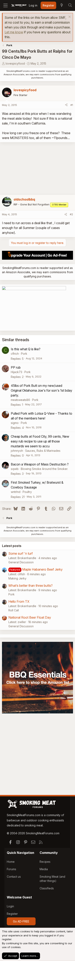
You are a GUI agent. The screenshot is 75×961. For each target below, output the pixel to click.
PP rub (16, 367)
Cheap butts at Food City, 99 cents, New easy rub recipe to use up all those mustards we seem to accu (40, 441)
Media (44, 869)
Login (10, 906)
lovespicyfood (15, 63)
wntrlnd (15, 492)
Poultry (27, 492)
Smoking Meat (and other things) (52, 879)
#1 (71, 105)
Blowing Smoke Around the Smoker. (44, 469)
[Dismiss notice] (69, 17)
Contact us (14, 876)
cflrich (15, 353)
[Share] (66, 105)
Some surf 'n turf (20, 553)
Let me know (14, 32)
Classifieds (47, 888)
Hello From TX (18, 601)
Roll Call (13, 610)
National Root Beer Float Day (29, 617)
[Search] (70, 5)
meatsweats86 (20, 400)
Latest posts (11, 546)
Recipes (45, 861)
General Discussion (21, 562)
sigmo (15, 423)
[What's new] (61, 5)
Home (11, 861)
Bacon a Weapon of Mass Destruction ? (40, 464)
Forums (11, 869)
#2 (71, 214)
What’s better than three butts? (30, 586)
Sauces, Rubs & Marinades (42, 450)
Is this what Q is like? (25, 349)
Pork (24, 353)
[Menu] (5, 5)
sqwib (15, 469)
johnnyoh (17, 450)
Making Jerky (17, 578)
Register (12, 913)
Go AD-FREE (21, 921)
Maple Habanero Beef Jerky (42, 569)
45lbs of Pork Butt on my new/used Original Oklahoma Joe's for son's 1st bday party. (41, 390)
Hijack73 (16, 372)
